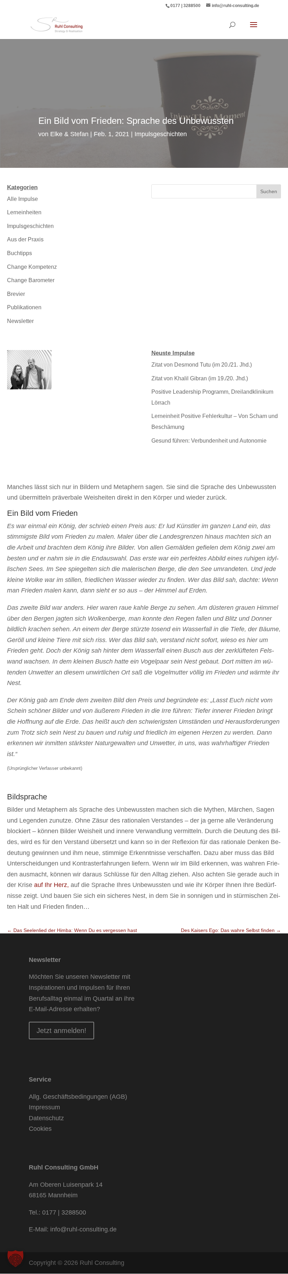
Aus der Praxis (25, 239)
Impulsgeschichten (161, 134)
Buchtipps (19, 253)
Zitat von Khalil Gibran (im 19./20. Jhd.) (199, 378)
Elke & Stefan (69, 134)
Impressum (44, 1107)
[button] (15, 1258)
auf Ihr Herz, (50, 884)
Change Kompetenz (32, 267)
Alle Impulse (22, 199)
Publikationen (24, 307)
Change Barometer (30, 280)
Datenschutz (46, 1118)
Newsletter (20, 321)
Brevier (16, 294)
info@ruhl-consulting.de (83, 1229)
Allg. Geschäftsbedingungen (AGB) (78, 1096)
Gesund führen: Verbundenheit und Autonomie (209, 441)
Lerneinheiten (24, 212)
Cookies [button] (40, 1128)
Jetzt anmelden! (61, 1030)
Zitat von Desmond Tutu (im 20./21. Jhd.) (201, 365)
